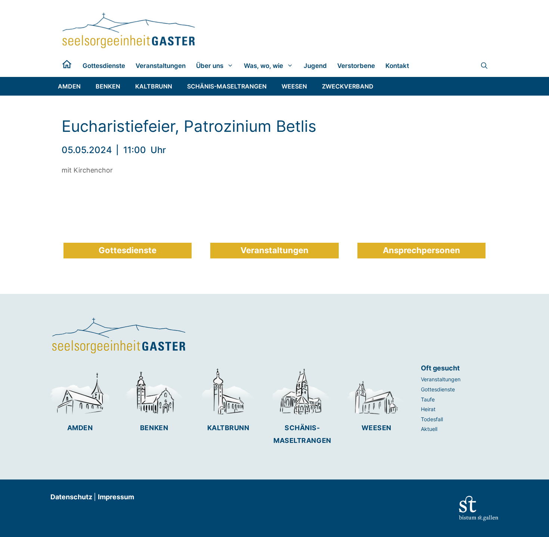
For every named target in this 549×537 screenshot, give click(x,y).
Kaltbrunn (228, 428)
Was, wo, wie (263, 65)
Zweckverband (347, 86)
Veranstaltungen (161, 65)
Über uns (209, 65)
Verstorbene (356, 65)
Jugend (315, 65)
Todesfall (432, 419)
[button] (484, 66)
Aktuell (429, 429)
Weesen (376, 428)
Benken (154, 428)
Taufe (428, 399)
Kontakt (397, 65)
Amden (80, 428)
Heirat (428, 409)
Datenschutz (72, 497)
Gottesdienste (104, 65)
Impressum (116, 497)
